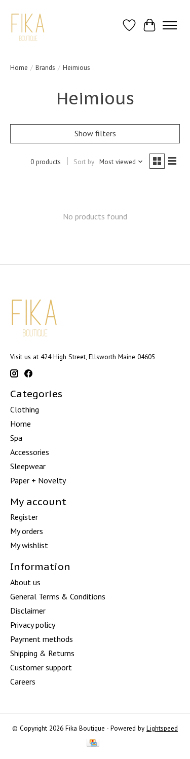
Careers (22, 681)
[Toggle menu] (170, 25)
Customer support (41, 667)
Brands (45, 67)
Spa (16, 438)
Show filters (95, 133)
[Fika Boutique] (28, 25)
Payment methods (41, 639)
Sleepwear (28, 466)
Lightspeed (162, 728)
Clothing (24, 409)
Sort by (83, 161)
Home (19, 67)
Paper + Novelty (38, 480)
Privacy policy (32, 625)
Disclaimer (28, 610)
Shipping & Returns (42, 653)
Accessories (29, 452)
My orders (26, 531)
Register (24, 517)
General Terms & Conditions (57, 596)
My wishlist (29, 545)
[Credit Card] (93, 744)
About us (25, 582)
